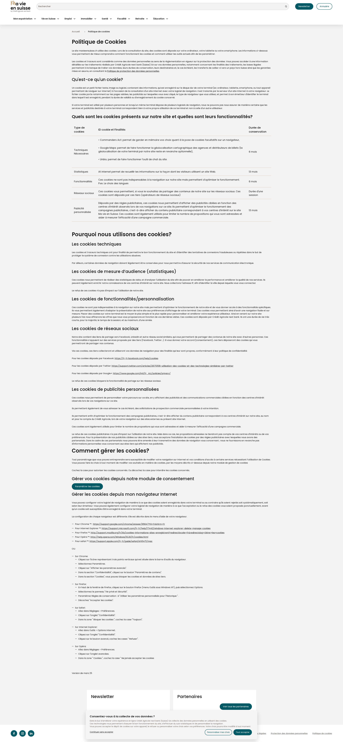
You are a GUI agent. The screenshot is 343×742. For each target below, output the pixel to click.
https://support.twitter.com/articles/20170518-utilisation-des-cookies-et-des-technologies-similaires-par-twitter (172, 365)
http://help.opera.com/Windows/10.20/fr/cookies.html (119, 537)
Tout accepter (242, 732)
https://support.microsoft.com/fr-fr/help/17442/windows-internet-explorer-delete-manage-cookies (156, 528)
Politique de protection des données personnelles (133, 71)
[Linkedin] (31, 733)
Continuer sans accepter (101, 732)
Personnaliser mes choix (218, 732)
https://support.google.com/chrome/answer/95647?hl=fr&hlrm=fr (129, 524)
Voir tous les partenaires (236, 706)
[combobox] (158, 6)
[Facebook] (14, 733)
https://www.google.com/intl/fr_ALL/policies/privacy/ (142, 373)
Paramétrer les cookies (87, 486)
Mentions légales (257, 733)
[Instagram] (22, 733)
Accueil (76, 31)
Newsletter (304, 6)
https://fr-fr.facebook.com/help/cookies (136, 358)
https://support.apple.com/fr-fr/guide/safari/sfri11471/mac (121, 541)
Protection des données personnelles (289, 733)
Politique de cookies (322, 733)
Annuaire (324, 6)
